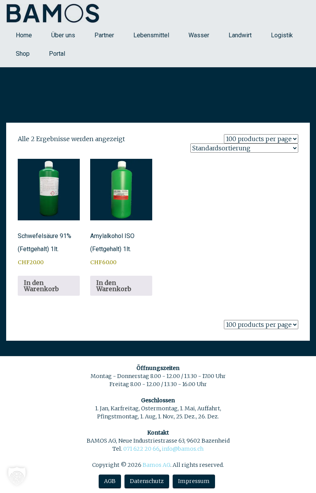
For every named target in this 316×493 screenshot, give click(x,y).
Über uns (63, 35)
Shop (23, 53)
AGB (110, 481)
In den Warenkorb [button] (41, 286)
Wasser (198, 35)
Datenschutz (147, 481)
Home (24, 35)
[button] (17, 476)
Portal (57, 53)
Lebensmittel (151, 35)
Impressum (194, 481)
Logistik (282, 35)
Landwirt (240, 35)
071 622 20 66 (141, 448)
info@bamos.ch (182, 448)
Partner (104, 35)
